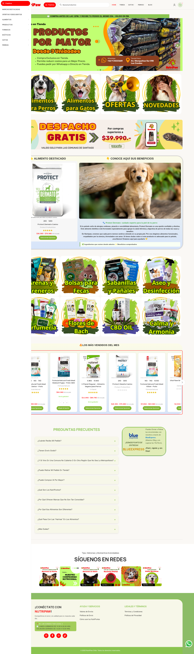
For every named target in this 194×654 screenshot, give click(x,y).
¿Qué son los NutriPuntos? (77, 490)
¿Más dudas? (77, 529)
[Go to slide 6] (102, 589)
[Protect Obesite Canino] (122, 366)
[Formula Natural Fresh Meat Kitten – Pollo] (152, 366)
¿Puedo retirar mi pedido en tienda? (77, 470)
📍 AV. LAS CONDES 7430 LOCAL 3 (49, 624)
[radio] (45, 221)
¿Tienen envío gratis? (77, 450)
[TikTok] (65, 635)
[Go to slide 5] (100, 589)
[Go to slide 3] (95, 589)
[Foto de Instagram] (49, 576)
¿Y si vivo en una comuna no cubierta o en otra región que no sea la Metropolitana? (77, 460)
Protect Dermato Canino (48, 224)
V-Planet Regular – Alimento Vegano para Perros (93, 385)
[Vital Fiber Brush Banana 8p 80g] (181, 366)
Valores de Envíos (86, 611)
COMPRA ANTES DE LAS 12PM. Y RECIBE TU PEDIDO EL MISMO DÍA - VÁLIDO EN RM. (88, 16)
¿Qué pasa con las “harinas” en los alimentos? (77, 519)
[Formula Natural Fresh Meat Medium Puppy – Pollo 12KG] (64, 366)
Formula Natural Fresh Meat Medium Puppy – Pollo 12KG (63, 381)
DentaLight (181, 386)
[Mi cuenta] (174, 5)
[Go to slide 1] (91, 589)
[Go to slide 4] (98, 589)
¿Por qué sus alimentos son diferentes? (77, 509)
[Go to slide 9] (109, 589)
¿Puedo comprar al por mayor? (77, 480)
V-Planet (93, 389)
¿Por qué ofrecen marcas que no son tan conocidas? (77, 499)
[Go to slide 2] (93, 589)
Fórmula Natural (34, 389)
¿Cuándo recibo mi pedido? (77, 441)
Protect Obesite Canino (122, 384)
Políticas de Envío (86, 615)
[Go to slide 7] (105, 589)
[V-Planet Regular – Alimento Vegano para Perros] (93, 366)
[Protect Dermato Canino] (48, 190)
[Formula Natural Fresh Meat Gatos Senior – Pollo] (34, 366)
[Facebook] (52, 635)
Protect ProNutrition (48, 227)
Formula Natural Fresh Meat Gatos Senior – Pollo (34, 385)
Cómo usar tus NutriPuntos (90, 619)
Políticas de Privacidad (133, 615)
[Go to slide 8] (107, 589)
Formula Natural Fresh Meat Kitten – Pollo (151, 385)
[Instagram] (46, 635)
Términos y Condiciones (133, 611)
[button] (64, 408)
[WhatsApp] (58, 635)
